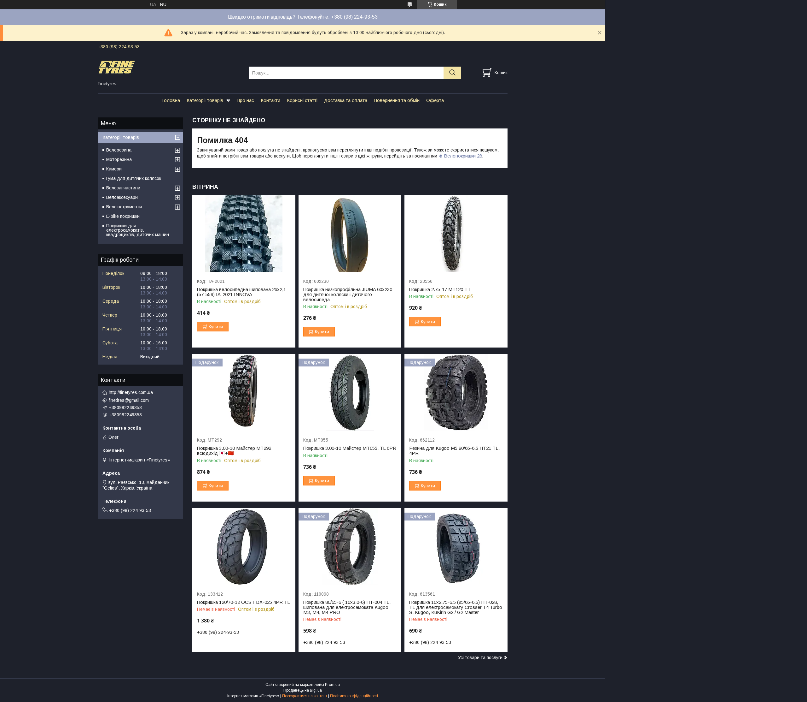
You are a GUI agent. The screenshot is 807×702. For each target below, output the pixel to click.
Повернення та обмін (397, 100)
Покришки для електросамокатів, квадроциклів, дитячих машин (137, 230)
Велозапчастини (123, 187)
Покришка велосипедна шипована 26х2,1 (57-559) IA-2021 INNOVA (241, 292)
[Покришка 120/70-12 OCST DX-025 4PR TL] (243, 546)
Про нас (245, 100)
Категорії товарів (205, 100)
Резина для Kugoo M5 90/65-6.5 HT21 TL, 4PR (454, 451)
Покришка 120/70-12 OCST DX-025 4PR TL (243, 602)
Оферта (435, 100)
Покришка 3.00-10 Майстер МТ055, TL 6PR (349, 448)
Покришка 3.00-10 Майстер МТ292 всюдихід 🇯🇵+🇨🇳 (234, 451)
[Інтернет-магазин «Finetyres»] (169, 66)
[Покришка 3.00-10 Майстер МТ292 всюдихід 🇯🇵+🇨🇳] (243, 392)
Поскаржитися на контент (304, 696)
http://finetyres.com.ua (131, 392)
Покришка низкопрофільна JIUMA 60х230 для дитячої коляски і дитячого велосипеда (347, 294)
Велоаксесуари (122, 197)
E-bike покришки (123, 216)
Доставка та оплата (345, 100)
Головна (170, 100)
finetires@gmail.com (129, 400)
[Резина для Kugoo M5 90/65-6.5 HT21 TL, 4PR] (456, 392)
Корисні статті (302, 100)
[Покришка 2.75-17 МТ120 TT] (456, 233)
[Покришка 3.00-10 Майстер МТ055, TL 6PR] (350, 392)
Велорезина (118, 149)
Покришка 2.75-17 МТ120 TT (440, 289)
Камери (114, 168)
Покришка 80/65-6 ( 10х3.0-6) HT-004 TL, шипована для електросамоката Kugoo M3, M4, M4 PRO (347, 607)
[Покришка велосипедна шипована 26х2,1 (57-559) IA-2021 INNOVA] (243, 233)
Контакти (270, 100)
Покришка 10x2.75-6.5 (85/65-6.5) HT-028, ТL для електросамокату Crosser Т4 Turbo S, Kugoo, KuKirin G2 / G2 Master (455, 607)
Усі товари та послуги (480, 657)
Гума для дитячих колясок (133, 178)
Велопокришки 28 (463, 155)
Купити (216, 326)
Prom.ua (332, 684)
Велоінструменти (124, 206)
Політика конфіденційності (354, 696)
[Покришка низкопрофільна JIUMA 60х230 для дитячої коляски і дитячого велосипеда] (350, 233)
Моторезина (119, 159)
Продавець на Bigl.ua (302, 690)
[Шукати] (452, 73)
